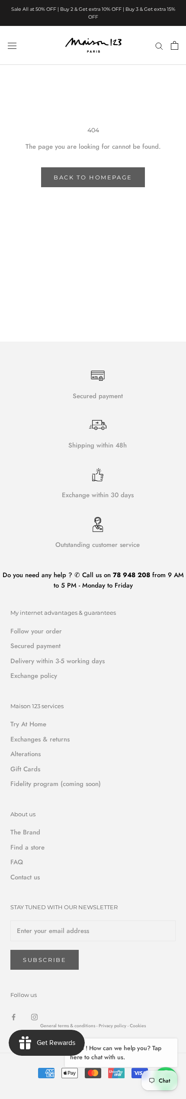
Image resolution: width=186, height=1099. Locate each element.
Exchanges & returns (40, 739)
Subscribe (44, 959)
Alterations (25, 754)
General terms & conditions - (68, 1025)
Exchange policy (33, 675)
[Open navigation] (12, 45)
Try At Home (28, 724)
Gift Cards (25, 769)
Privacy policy (113, 1025)
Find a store (27, 847)
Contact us (25, 877)
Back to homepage (93, 177)
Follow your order (36, 631)
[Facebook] (13, 1016)
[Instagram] (34, 1016)
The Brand (25, 832)
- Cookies (137, 1025)
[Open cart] (174, 45)
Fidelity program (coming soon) (55, 784)
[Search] (159, 45)
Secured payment (35, 646)
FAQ (16, 862)
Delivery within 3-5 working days (57, 661)
